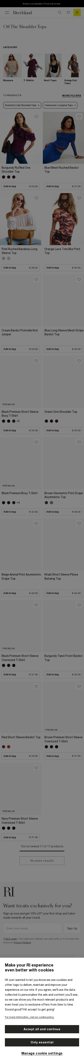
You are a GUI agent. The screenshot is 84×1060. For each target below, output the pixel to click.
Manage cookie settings (42, 1053)
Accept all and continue (42, 1029)
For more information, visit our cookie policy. (29, 1017)
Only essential (42, 1042)
